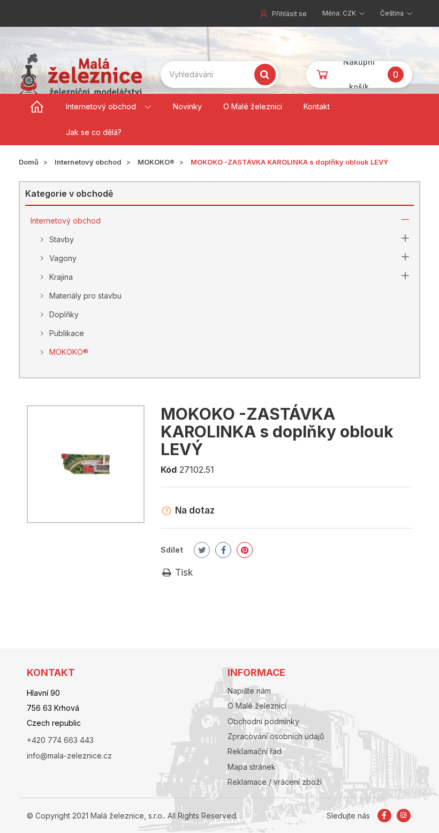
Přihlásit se (289, 14)
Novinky (187, 106)
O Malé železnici (252, 106)
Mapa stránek (252, 766)
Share (223, 550)
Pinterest (245, 550)
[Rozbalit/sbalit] (405, 220)
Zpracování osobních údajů (276, 736)
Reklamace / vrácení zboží (275, 781)
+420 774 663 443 (60, 740)
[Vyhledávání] (265, 74)
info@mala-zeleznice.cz (69, 755)
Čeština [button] (392, 13)
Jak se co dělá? (94, 132)
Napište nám (249, 690)
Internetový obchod (101, 106)
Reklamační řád (255, 751)
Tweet (202, 550)
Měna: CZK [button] (340, 13)
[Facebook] (385, 815)
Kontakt (317, 106)
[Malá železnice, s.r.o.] (80, 74)
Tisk (182, 572)
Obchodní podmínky (263, 721)
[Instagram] (403, 815)
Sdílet (172, 549)
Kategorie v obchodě (69, 193)
